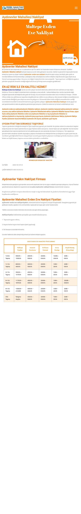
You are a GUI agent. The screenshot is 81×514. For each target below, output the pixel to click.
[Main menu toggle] (76, 8)
